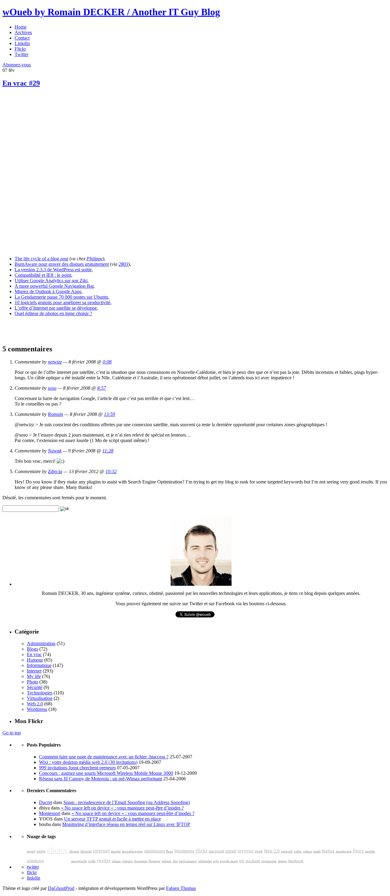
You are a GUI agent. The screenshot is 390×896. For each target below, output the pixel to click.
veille (92, 861)
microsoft (216, 851)
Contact (22, 37)
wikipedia (205, 861)
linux (358, 851)
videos (307, 851)
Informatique (39, 665)
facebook (295, 861)
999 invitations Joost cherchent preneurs (77, 767)
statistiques (154, 851)
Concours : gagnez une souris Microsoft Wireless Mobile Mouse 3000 (106, 773)
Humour (35, 659)
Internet (34, 670)
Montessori (49, 813)
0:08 (107, 361)
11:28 (107, 450)
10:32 (111, 471)
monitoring (344, 851)
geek (259, 851)
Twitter (21, 54)
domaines (140, 861)
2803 (123, 264)
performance (188, 861)
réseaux (127, 861)
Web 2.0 (35, 703)
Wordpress (37, 709)
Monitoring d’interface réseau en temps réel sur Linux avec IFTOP (126, 824)
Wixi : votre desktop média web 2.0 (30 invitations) (88, 762)
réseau (116, 861)
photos (57, 850)
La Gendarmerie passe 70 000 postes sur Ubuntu (61, 297)
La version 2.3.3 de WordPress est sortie (53, 269)
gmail (230, 851)
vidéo (298, 851)
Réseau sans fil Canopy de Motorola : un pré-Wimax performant (100, 778)
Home (21, 27)
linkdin (33, 877)
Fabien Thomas (181, 888)
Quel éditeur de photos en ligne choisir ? (53, 313)
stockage (253, 861)
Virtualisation (39, 698)
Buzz (169, 851)
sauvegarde (79, 861)
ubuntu (74, 851)
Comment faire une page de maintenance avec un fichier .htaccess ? (103, 756)
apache (116, 851)
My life (34, 676)
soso (52, 388)
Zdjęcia (55, 471)
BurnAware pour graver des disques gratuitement (62, 264)
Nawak (55, 450)
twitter (104, 860)
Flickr (20, 48)
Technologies (39, 692)
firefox (328, 851)
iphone (167, 861)
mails (317, 851)
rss (241, 860)
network (286, 851)
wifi (215, 861)
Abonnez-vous (16, 64)
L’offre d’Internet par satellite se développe (56, 308)
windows (35, 860)
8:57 (101, 388)
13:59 (109, 414)
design (282, 861)
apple (41, 851)
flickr (201, 851)
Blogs (32, 649)
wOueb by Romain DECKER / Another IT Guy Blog (111, 11)
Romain (55, 414)
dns (175, 861)
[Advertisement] (48, 137)
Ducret (45, 802)
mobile (370, 851)
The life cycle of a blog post (41, 258)
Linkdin (22, 43)
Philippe (95, 258)
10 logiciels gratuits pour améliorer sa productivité (62, 302)
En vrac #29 (21, 83)
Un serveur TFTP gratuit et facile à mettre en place (112, 818)
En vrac (34, 654)
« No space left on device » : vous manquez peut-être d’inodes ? (122, 807)
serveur (245, 851)
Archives (23, 32)
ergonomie (269, 861)
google (57, 859)
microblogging (132, 851)
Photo (32, 681)
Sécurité (34, 687)
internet (101, 851)
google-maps (229, 861)
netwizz (55, 361)
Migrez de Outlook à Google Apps (48, 291)
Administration (41, 643)
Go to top (11, 732)
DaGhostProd (61, 888)
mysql (31, 851)
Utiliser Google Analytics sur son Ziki (51, 280)
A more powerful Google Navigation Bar (54, 286)
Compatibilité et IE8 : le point (43, 275)
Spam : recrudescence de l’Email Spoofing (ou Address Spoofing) (126, 802)
